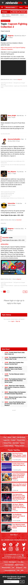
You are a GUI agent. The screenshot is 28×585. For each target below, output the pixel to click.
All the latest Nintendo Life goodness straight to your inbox (14, 577)
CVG (18, 570)
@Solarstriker (4, 244)
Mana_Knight (12, 115)
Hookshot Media (12, 554)
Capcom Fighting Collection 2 (14, 25)
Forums (4, 12)
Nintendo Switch (15, 14)
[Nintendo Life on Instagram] (11, 549)
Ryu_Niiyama (12, 171)
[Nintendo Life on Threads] (17, 549)
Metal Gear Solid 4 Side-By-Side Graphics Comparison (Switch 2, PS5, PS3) (15, 387)
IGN (13, 567)
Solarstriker (11, 203)
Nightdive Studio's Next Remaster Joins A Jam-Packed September (13, 369)
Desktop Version (19, 446)
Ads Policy (16, 443)
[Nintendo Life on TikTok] (17, 545)
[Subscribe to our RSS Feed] (4, 545)
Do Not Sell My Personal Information (17, 558)
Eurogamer (19, 567)
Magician (11, 35)
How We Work (21, 437)
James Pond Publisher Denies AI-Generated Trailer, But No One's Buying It (15, 403)
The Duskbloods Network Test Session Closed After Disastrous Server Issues (15, 380)
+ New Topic (15, 11)
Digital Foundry (19, 565)
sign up (19, 300)
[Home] (2, 7)
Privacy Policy (21, 440)
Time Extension (9, 565)
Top (5, 437)
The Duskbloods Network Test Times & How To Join (15, 358)
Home (3, 14)
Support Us (6, 440)
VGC (25, 567)
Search (24, 11)
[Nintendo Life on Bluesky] (4, 549)
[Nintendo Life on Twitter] (24, 545)
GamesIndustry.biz (10, 570)
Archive (22, 443)
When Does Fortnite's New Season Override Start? (14, 363)
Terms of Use (7, 443)
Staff (14, 437)
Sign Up (18, 321)
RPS (22, 570)
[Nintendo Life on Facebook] (24, 549)
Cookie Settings (8, 446)
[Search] (25, 2)
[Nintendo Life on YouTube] (11, 545)
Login (12, 321)
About (9, 437)
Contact (13, 440)
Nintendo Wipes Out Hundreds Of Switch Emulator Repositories (15, 392)
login (12, 300)
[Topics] (2, 2)
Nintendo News (6, 567)
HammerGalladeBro (14, 139)
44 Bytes (19, 556)
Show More (13, 535)
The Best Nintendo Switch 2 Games (14, 374)
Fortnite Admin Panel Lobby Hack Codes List (15, 353)
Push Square (12, 562)
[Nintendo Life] (14, 3)
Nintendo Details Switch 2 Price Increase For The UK (15, 397)
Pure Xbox (20, 562)
